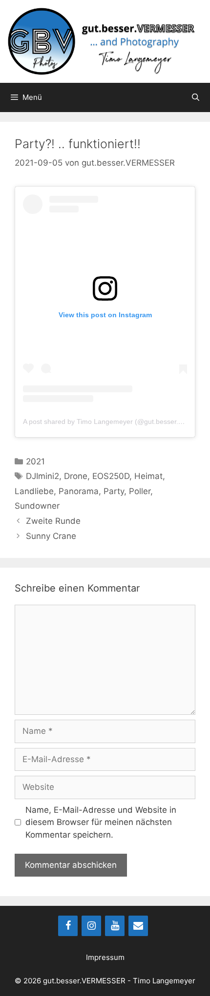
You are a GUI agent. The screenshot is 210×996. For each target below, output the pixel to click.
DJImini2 (42, 476)
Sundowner (37, 506)
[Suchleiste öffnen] (195, 97)
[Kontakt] (138, 926)
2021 (35, 461)
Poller (139, 491)
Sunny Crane (51, 536)
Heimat (148, 476)
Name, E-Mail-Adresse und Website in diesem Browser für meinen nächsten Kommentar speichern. (100, 822)
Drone (75, 476)
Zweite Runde (53, 521)
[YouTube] (115, 926)
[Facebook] (68, 926)
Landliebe (34, 491)
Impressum (105, 957)
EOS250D (110, 476)
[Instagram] (91, 926)
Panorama (79, 491)
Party (114, 491)
